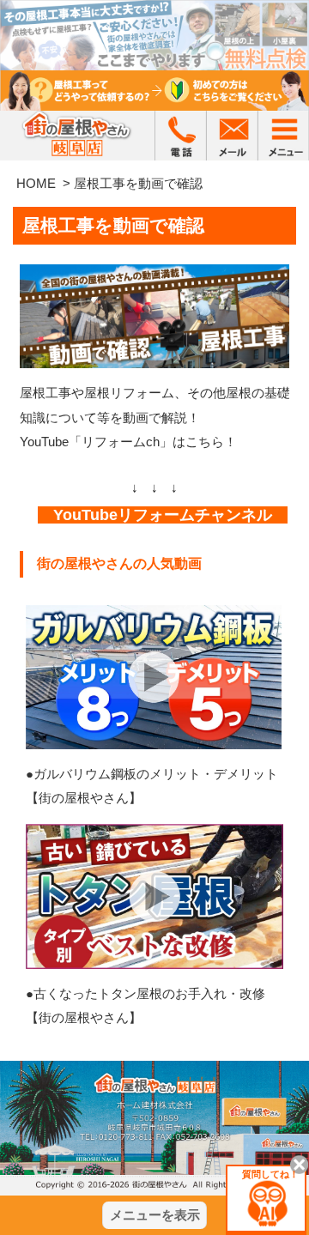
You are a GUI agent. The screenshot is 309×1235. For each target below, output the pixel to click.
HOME (36, 183)
